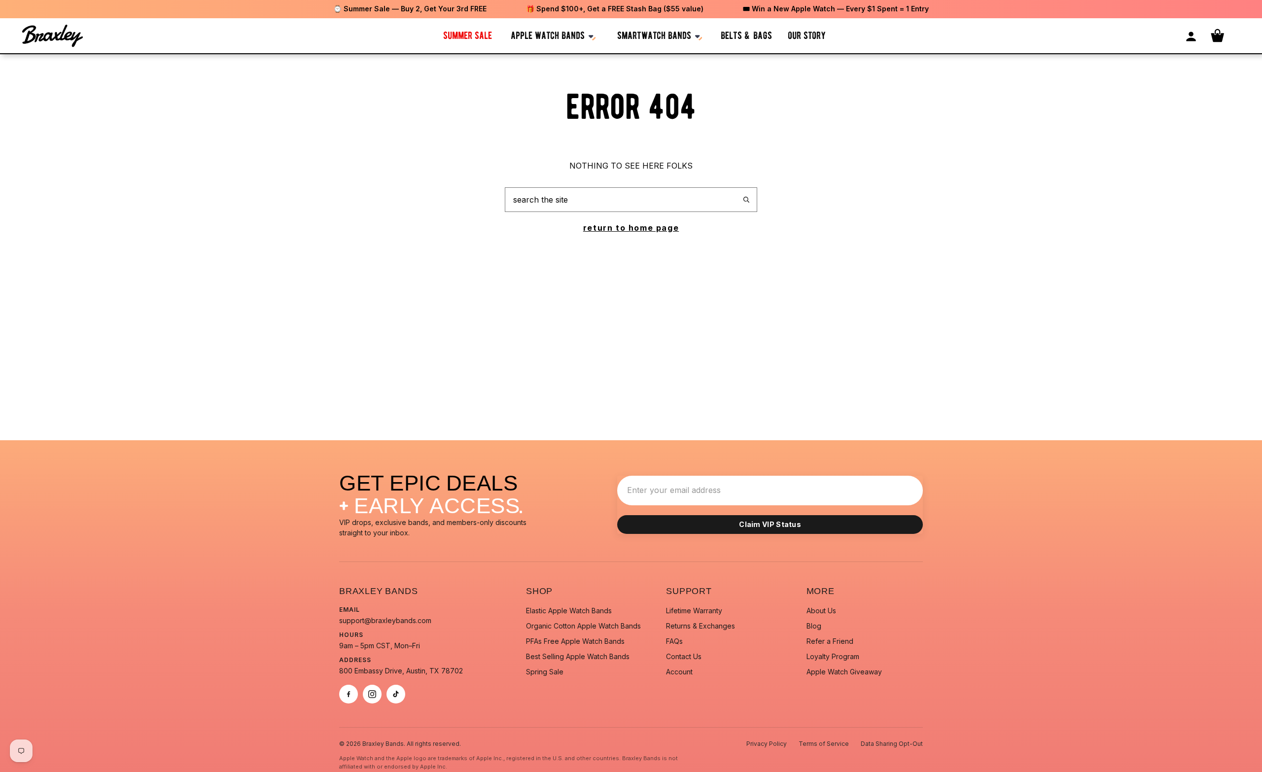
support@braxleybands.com (385, 620)
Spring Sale (544, 671)
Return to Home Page (631, 228)
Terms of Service (824, 743)
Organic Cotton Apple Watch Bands (583, 626)
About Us (821, 610)
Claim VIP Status (770, 524)
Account (679, 671)
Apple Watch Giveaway (844, 671)
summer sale (467, 35)
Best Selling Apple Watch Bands (578, 656)
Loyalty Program (832, 656)
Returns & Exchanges (700, 626)
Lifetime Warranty (694, 610)
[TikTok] (395, 694)
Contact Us (683, 656)
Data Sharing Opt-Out (892, 743)
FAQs (674, 641)
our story (807, 35)
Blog (813, 626)
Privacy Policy (766, 743)
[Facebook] (348, 694)
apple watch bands (548, 35)
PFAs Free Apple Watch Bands (575, 641)
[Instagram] (372, 694)
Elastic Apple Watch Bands (569, 610)
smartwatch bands (654, 35)
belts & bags (746, 35)
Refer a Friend (829, 641)
